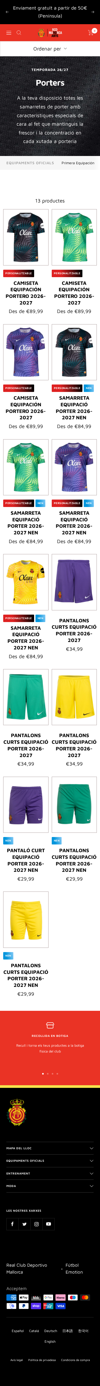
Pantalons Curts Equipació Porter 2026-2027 (74, 630)
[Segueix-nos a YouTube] (48, 1224)
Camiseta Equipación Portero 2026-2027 (26, 293)
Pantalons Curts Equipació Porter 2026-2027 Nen (74, 860)
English (50, 1341)
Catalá (34, 1331)
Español (18, 1331)
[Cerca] (19, 32)
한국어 (83, 1331)
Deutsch (50, 1331)
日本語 (67, 1331)
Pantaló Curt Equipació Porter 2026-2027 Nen (26, 860)
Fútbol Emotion (74, 1268)
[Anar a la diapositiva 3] (52, 1074)
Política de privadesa (42, 1360)
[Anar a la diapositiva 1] (43, 1074)
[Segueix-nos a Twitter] (24, 1224)
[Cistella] (91, 32)
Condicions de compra (75, 1360)
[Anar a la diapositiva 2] (48, 1074)
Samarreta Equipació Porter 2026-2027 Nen (74, 407)
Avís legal (16, 1360)
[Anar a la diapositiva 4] (57, 1074)
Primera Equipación (78, 162)
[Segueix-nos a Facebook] (12, 1224)
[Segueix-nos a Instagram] (36, 1224)
